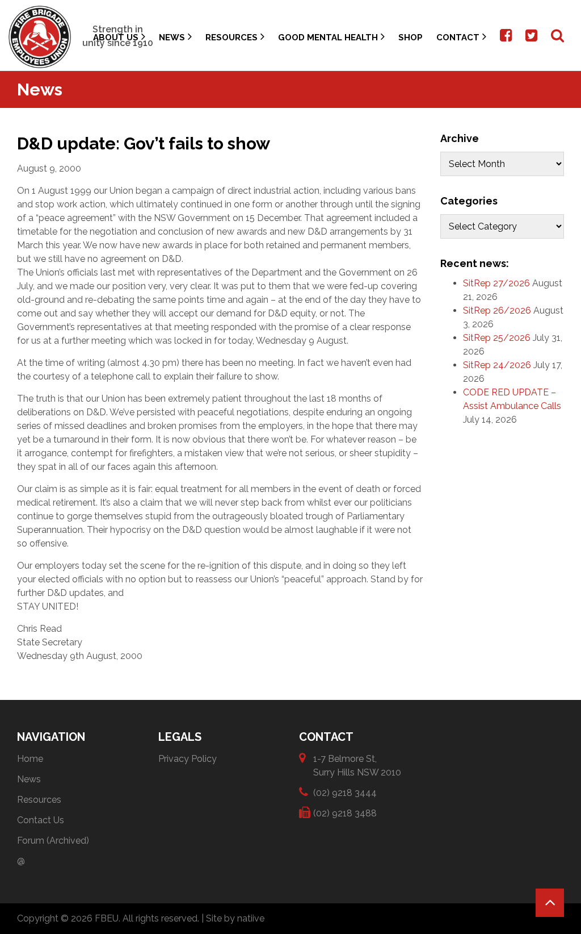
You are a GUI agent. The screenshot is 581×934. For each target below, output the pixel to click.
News (172, 37)
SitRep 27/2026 (496, 283)
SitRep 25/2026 (497, 337)
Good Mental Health (328, 37)
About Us (115, 37)
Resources (231, 37)
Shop (410, 37)
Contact (457, 37)
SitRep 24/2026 (497, 365)
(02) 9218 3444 (345, 792)
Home (30, 758)
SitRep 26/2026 (497, 310)
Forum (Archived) (53, 840)
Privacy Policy (187, 758)
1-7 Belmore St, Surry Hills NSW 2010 (357, 765)
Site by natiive (235, 918)
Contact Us (40, 820)
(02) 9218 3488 (345, 813)
